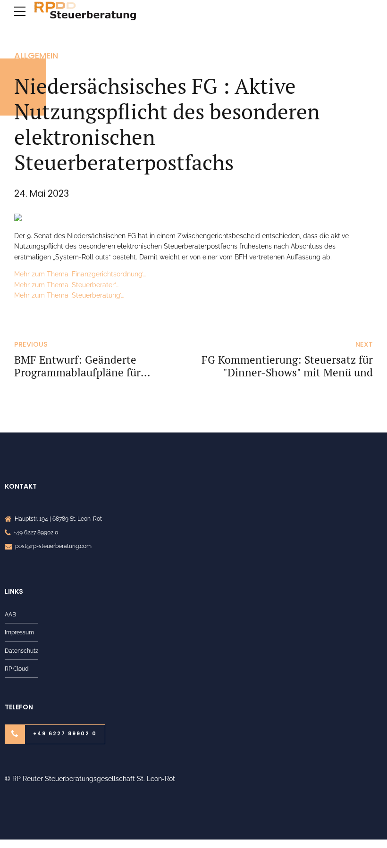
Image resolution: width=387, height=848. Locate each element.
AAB (10, 614)
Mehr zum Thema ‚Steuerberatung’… (69, 295)
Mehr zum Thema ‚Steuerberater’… (66, 285)
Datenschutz (21, 650)
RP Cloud (16, 668)
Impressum (19, 632)
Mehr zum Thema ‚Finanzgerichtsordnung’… (80, 274)
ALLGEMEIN (36, 55)
